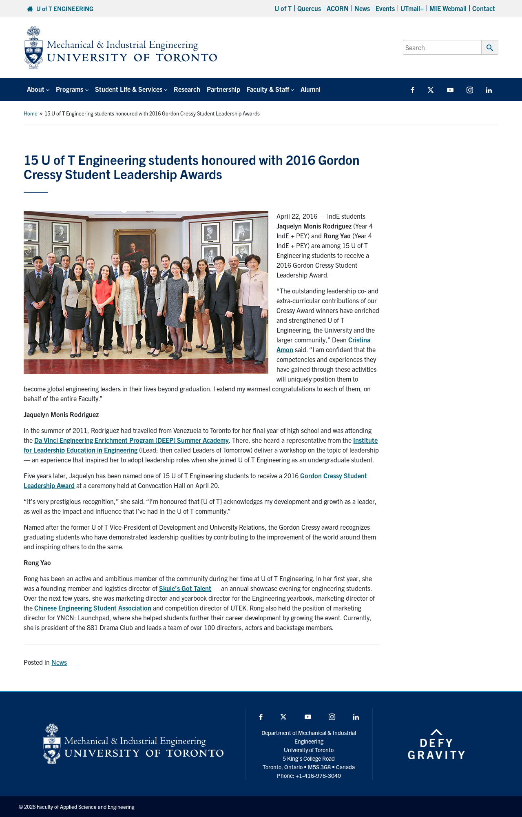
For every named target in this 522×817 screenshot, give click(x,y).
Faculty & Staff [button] (268, 89)
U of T (283, 8)
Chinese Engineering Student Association (92, 608)
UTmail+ (412, 8)
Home (31, 113)
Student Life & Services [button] (128, 89)
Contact (483, 8)
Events (385, 8)
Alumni (311, 89)
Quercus (309, 8)
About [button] (35, 89)
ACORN (338, 8)
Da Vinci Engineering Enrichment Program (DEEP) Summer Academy (131, 440)
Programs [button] (69, 89)
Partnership (223, 89)
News (362, 8)
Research (187, 89)
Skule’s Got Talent (185, 588)
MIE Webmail (448, 8)
